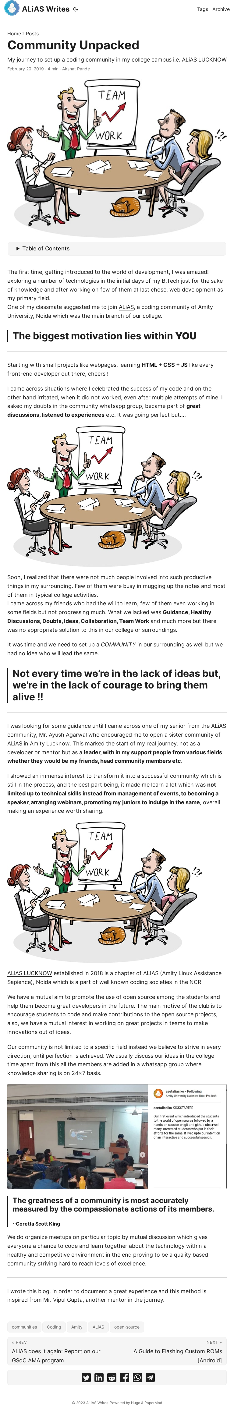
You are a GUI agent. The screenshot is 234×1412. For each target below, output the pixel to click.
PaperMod (153, 1402)
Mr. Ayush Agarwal (63, 734)
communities (24, 1326)
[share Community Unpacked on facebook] (124, 1379)
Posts (32, 33)
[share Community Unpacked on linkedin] (99, 1379)
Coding (54, 1326)
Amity (77, 1326)
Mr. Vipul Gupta (63, 1300)
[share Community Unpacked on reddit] (111, 1379)
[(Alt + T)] (75, 9)
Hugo (135, 1402)
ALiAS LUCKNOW (29, 973)
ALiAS (126, 307)
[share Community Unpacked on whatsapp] (137, 1379)
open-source (127, 1326)
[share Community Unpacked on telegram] (150, 1379)
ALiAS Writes (45, 9)
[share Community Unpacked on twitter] (86, 1379)
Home (14, 33)
